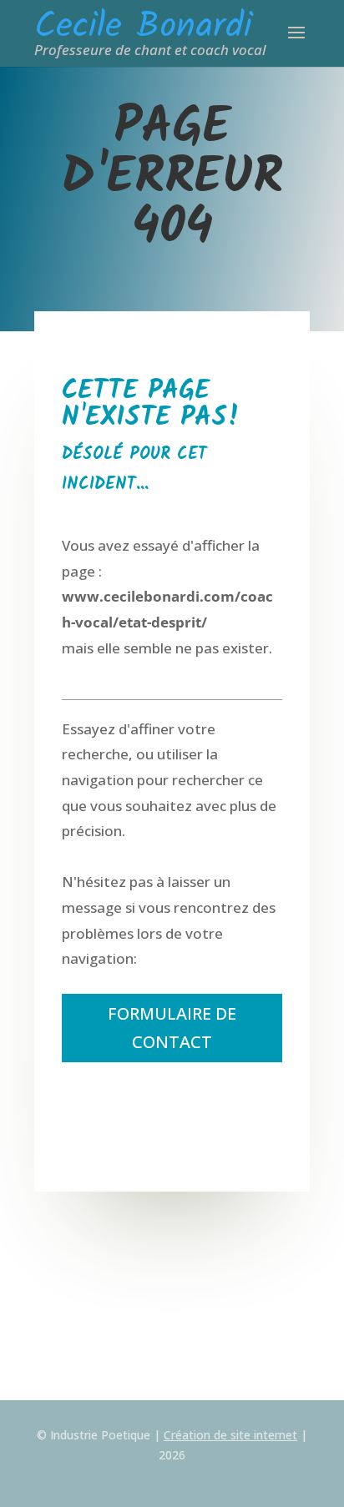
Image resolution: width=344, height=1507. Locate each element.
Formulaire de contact (172, 1027)
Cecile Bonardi (143, 18)
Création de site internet (230, 1435)
